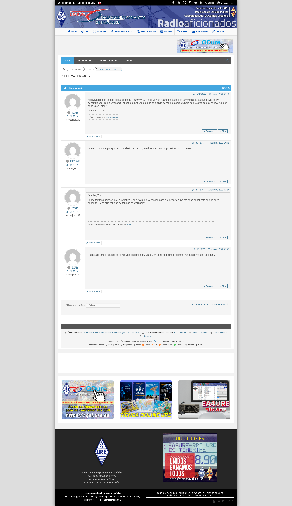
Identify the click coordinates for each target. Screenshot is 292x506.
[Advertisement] (115, 46)
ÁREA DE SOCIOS (148, 31)
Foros (67, 60)
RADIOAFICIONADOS (123, 31)
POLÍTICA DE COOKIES (213, 493)
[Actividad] (77, 116)
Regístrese (66, 3)
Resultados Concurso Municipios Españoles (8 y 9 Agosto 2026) (111, 333)
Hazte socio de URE (85, 3)
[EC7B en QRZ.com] (71, 116)
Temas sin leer (85, 60)
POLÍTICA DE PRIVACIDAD (190, 493)
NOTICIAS (168, 31)
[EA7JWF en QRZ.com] (71, 165)
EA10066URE (180, 333)
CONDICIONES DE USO (167, 493)
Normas (128, 60)
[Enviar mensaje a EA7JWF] (74, 165)
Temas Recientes (108, 60)
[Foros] (64, 69)
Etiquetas (147, 336)
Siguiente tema (219, 304)
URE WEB (220, 31)
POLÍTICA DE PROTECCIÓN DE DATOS (183, 495)
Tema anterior (200, 304)
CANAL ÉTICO (208, 495)
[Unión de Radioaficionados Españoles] (146, 17)
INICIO (74, 31)
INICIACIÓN (101, 31)
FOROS (184, 31)
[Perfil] (67, 116)
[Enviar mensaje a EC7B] (74, 116)
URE (87, 31)
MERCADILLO (202, 31)
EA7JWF (74, 161)
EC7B (74, 112)
